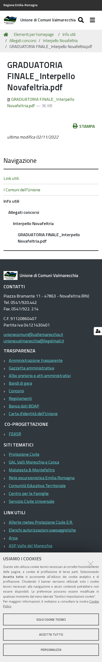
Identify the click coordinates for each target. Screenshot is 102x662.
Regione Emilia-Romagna (20, 5)
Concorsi (16, 391)
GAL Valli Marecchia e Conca (34, 462)
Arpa (13, 538)
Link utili (11, 178)
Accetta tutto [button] (51, 634)
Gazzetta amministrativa (31, 368)
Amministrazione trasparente (36, 360)
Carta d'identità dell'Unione (33, 413)
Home (7, 35)
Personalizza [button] (51, 649)
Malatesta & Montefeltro (32, 470)
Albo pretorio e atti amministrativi (40, 375)
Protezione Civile (24, 454)
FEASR (15, 434)
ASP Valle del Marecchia (30, 545)
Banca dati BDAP (24, 406)
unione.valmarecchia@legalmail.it (34, 341)
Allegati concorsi (22, 41)
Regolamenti (20, 398)
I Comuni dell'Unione (22, 190)
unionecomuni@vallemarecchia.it (33, 334)
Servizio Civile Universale (31, 501)
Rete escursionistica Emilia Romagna (41, 478)
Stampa (87, 126)
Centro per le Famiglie (29, 493)
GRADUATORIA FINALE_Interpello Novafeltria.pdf (49, 237)
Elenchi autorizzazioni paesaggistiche (42, 530)
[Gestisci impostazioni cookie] (98, 331)
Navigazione (20, 160)
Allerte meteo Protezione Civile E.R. (41, 522)
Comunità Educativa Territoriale (37, 485)
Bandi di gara (20, 383)
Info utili (68, 34)
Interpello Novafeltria (60, 41)
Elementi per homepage (34, 34)
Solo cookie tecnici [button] (51, 619)
